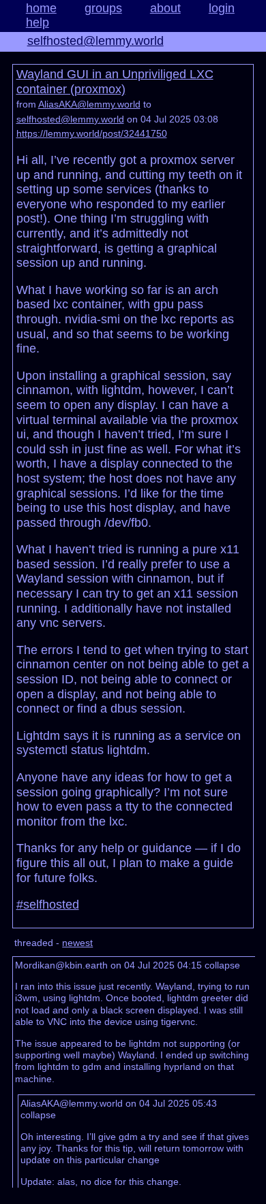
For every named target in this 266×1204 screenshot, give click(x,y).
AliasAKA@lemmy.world (89, 104)
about (165, 8)
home (41, 8)
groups (103, 8)
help (37, 22)
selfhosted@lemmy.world (95, 41)
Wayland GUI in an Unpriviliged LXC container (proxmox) (114, 81)
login (222, 8)
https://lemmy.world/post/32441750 (91, 133)
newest (77, 942)
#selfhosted (47, 904)
